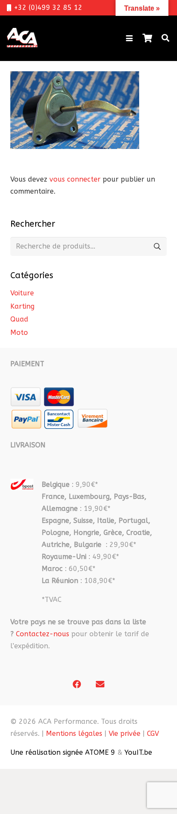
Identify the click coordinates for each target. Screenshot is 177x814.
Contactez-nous (42, 634)
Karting (22, 306)
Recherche (157, 246)
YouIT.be (138, 752)
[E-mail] (100, 684)
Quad (19, 319)
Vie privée (124, 733)
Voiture (22, 293)
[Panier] (147, 38)
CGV (153, 733)
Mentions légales (74, 733)
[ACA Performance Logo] (22, 38)
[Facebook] (77, 684)
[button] (129, 38)
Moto (19, 332)
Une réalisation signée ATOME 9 (62, 752)
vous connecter (75, 179)
